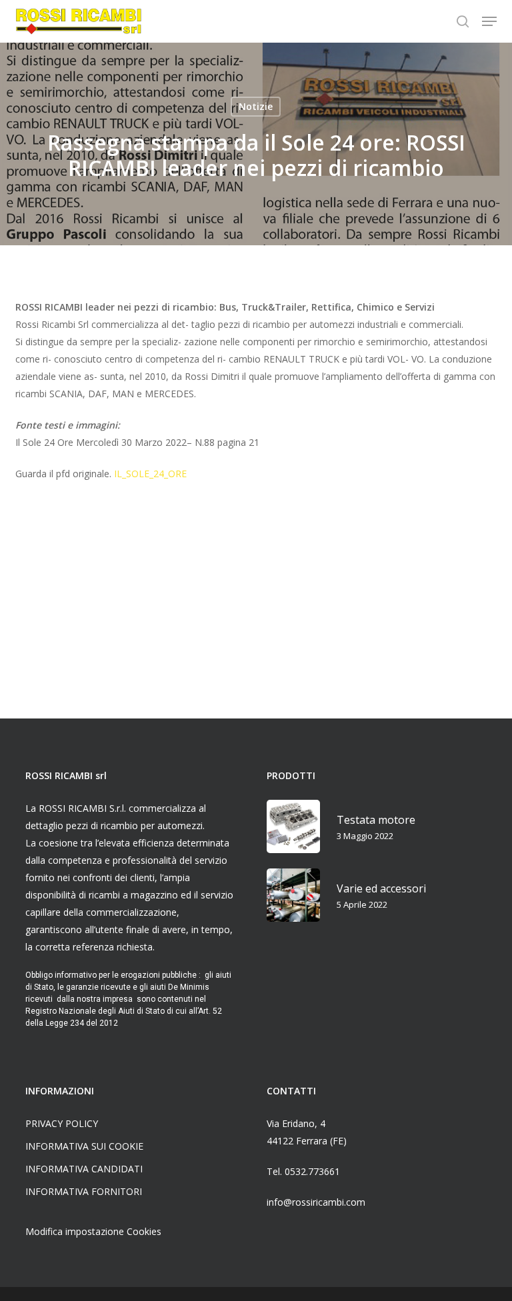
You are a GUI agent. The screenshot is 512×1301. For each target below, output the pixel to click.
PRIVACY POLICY (61, 1123)
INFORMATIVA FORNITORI (83, 1191)
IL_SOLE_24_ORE (150, 473)
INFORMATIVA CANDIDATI (84, 1168)
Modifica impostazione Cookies (93, 1231)
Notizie (256, 106)
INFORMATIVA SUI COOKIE (84, 1146)
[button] (489, 21)
